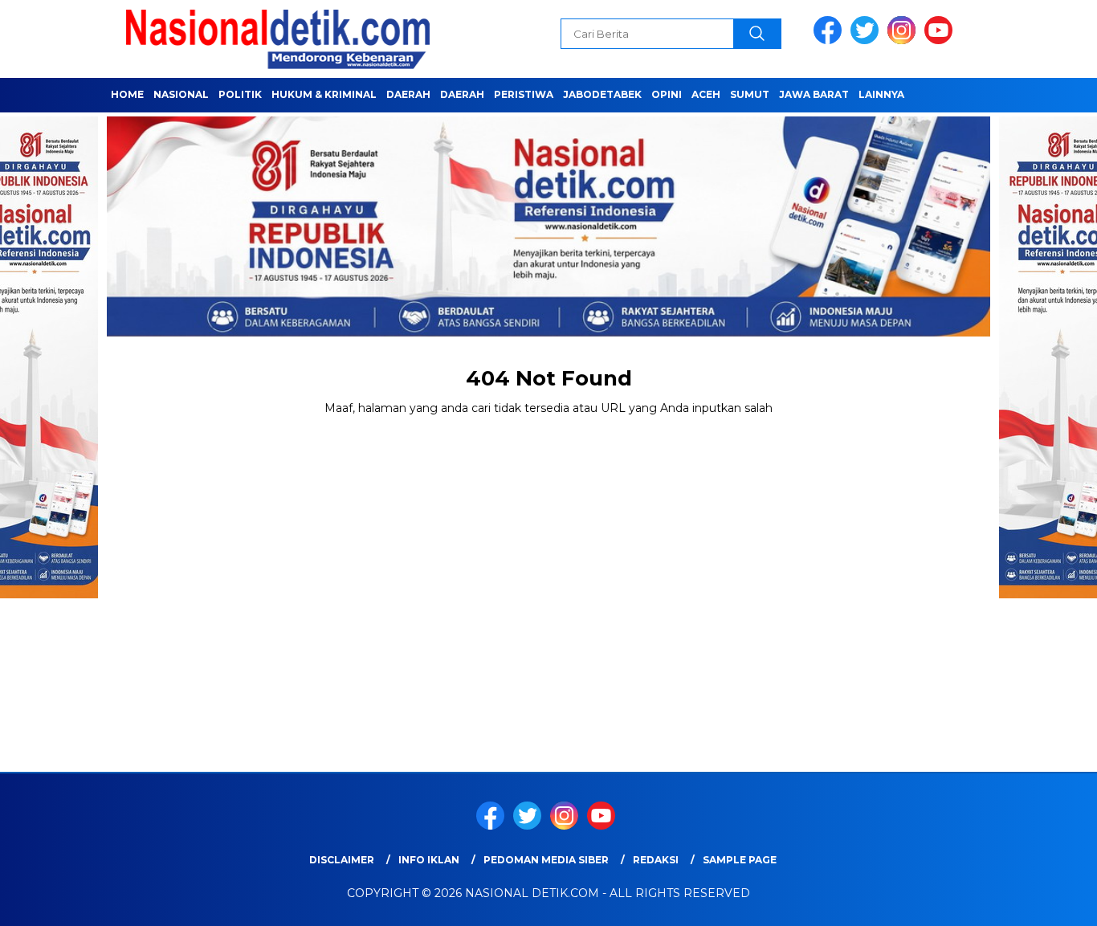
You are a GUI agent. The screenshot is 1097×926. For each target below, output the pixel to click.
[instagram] (904, 41)
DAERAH (462, 94)
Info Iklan (428, 860)
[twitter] (867, 41)
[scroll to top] (1050, 901)
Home (127, 94)
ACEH (705, 94)
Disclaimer (341, 860)
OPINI (666, 94)
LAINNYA (881, 94)
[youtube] (941, 41)
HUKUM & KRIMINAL (324, 94)
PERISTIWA (523, 94)
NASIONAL (181, 94)
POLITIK (240, 94)
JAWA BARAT (814, 94)
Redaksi (656, 860)
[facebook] (830, 41)
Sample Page (740, 860)
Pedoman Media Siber (546, 860)
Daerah (408, 94)
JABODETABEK (602, 94)
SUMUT (749, 94)
